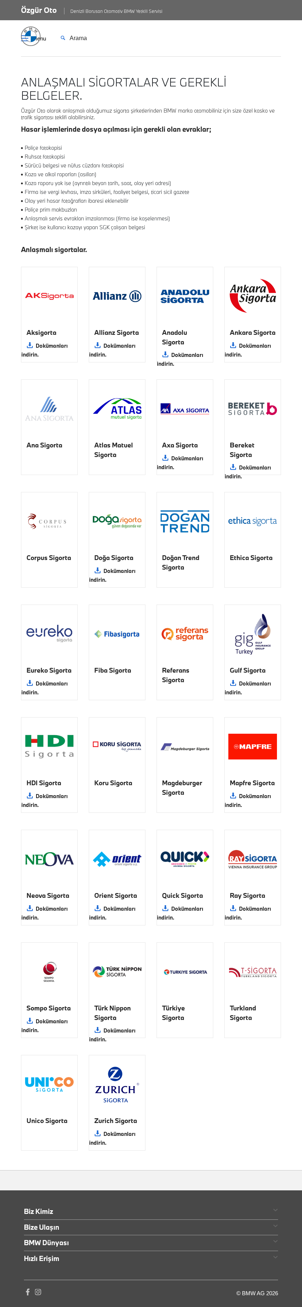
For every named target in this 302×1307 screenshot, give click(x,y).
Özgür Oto (39, 10)
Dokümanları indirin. (44, 350)
